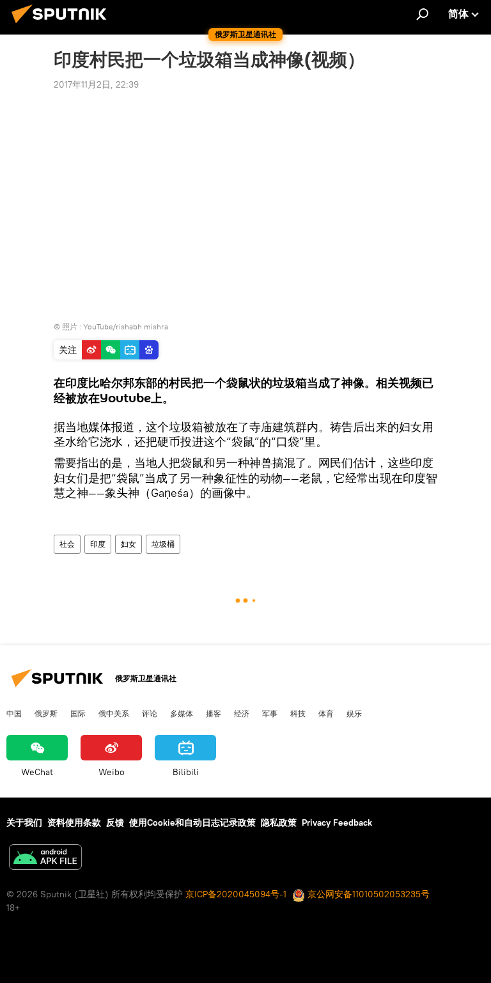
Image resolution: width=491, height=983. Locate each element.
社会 (67, 544)
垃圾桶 (163, 544)
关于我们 (24, 822)
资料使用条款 (74, 822)
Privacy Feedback (337, 822)
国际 (78, 713)
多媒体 (181, 713)
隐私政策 (279, 822)
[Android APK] (45, 858)
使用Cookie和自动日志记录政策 (192, 822)
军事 (269, 713)
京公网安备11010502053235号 (367, 894)
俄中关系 (113, 713)
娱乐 (354, 713)
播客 (213, 713)
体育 (326, 713)
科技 (298, 713)
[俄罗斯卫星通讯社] (62, 25)
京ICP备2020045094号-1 (235, 894)
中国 (14, 713)
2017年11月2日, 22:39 (96, 84)
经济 (241, 713)
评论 (149, 713)
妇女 (128, 544)
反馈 (115, 822)
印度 (97, 544)
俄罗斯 (46, 713)
